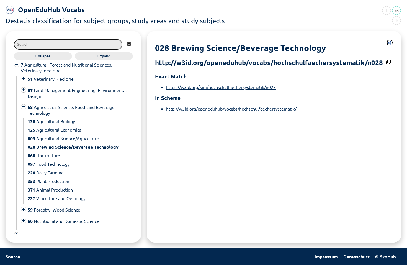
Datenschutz (356, 256)
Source (13, 256)
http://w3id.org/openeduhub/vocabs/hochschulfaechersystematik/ (231, 108)
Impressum (326, 256)
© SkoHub (385, 256)
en (397, 11)
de (386, 11)
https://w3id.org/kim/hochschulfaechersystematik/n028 (221, 87)
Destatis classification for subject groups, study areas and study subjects (115, 21)
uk (396, 21)
